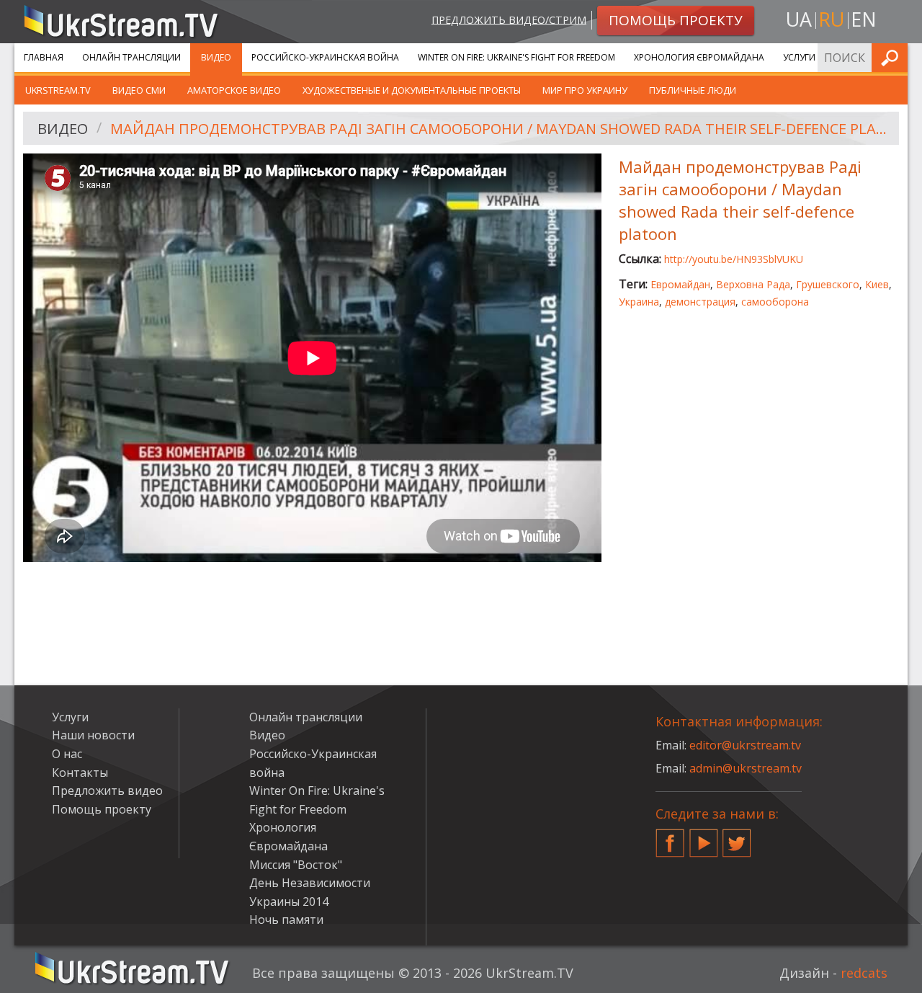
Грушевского (827, 284)
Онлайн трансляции (131, 57)
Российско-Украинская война (325, 57)
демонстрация (700, 301)
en (864, 19)
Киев (877, 284)
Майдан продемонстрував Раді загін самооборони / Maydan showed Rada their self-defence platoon (499, 128)
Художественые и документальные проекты (412, 90)
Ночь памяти (286, 919)
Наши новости (93, 735)
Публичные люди (692, 90)
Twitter (736, 837)
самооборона (775, 301)
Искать (892, 57)
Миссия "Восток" (295, 865)
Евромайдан (680, 284)
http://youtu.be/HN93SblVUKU (733, 259)
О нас (67, 754)
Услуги (799, 57)
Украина (639, 301)
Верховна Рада (753, 284)
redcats (864, 972)
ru (831, 19)
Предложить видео (107, 790)
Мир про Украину (584, 90)
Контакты (80, 772)
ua (799, 19)
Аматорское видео (234, 90)
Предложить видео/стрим (508, 19)
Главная (43, 57)
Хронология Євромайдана (699, 57)
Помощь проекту (101, 809)
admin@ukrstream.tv (745, 768)
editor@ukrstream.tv (745, 745)
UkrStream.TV (58, 90)
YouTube (703, 837)
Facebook (669, 837)
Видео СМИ (139, 90)
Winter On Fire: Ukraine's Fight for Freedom (516, 57)
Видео (216, 57)
